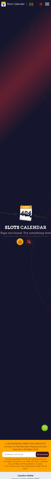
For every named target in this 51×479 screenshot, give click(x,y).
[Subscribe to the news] (30, 4)
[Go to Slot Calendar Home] (20, 241)
